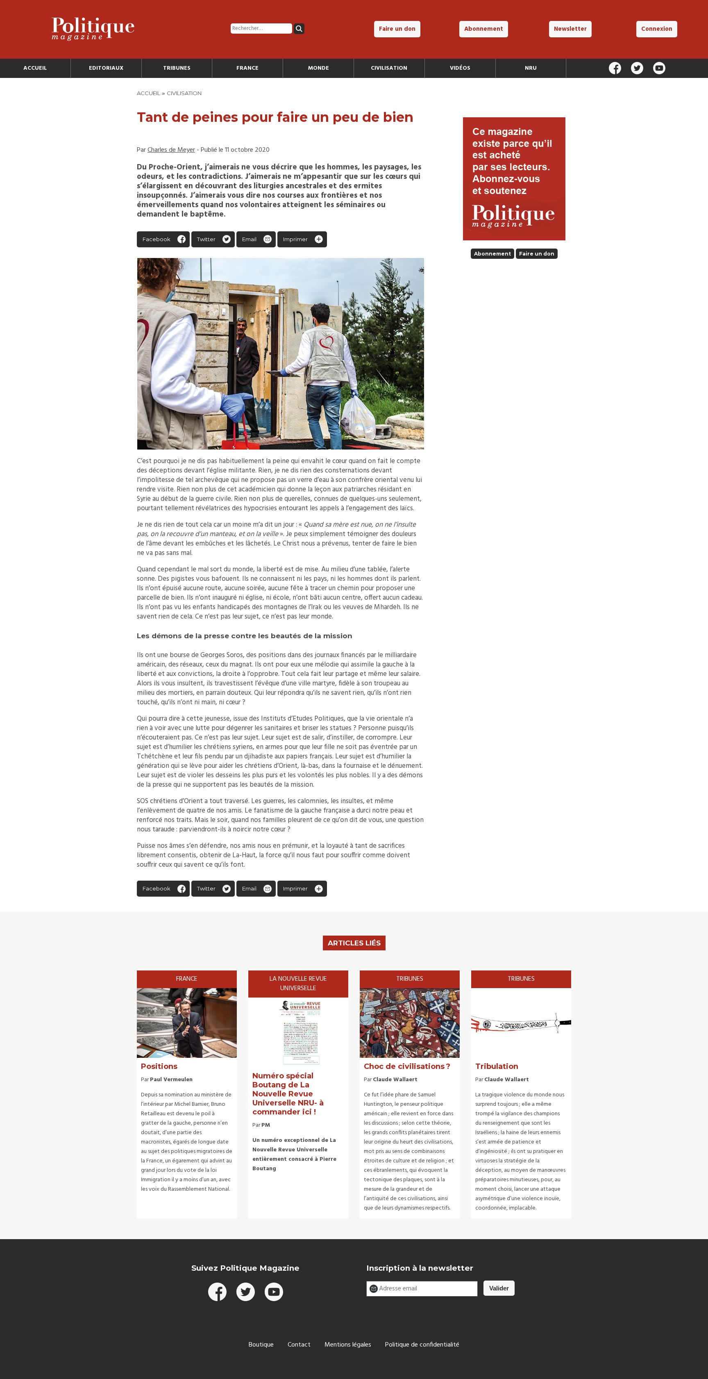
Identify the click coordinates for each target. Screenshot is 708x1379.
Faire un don (397, 29)
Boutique (261, 1345)
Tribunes (177, 68)
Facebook (156, 239)
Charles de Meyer (171, 150)
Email (249, 239)
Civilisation (389, 68)
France (247, 68)
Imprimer (295, 239)
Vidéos (460, 68)
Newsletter (570, 29)
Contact (299, 1345)
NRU (531, 68)
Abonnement (483, 29)
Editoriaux (106, 68)
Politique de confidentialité (422, 1345)
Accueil (35, 68)
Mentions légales (347, 1345)
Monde (318, 68)
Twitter (206, 239)
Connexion (656, 29)
